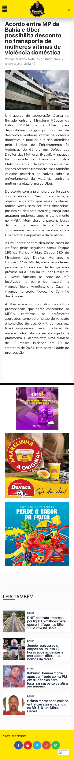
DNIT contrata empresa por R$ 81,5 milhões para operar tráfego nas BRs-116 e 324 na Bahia (46, 623)
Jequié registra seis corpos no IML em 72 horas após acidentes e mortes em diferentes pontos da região (45, 652)
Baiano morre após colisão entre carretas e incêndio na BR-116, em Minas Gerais (47, 706)
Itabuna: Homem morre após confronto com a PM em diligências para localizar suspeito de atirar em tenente (47, 680)
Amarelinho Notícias (25, 59)
